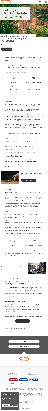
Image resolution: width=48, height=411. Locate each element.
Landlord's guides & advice (32, 374)
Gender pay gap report (29, 402)
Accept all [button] (6, 405)
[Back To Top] (24, 354)
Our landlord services (31, 372)
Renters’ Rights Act (25, 227)
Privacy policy (23, 401)
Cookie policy (34, 401)
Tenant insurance (10, 373)
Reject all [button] (14, 405)
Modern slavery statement (19, 402)
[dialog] (10, 401)
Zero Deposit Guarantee (12, 372)
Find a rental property (11, 370)
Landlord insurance (30, 373)
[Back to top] (24, 359)
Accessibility (29, 401)
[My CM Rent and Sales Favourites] (40, 2)
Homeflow (28, 408)
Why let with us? (30, 370)
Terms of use (40, 401)
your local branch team (25, 309)
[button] (10, 408)
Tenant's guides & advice (12, 374)
